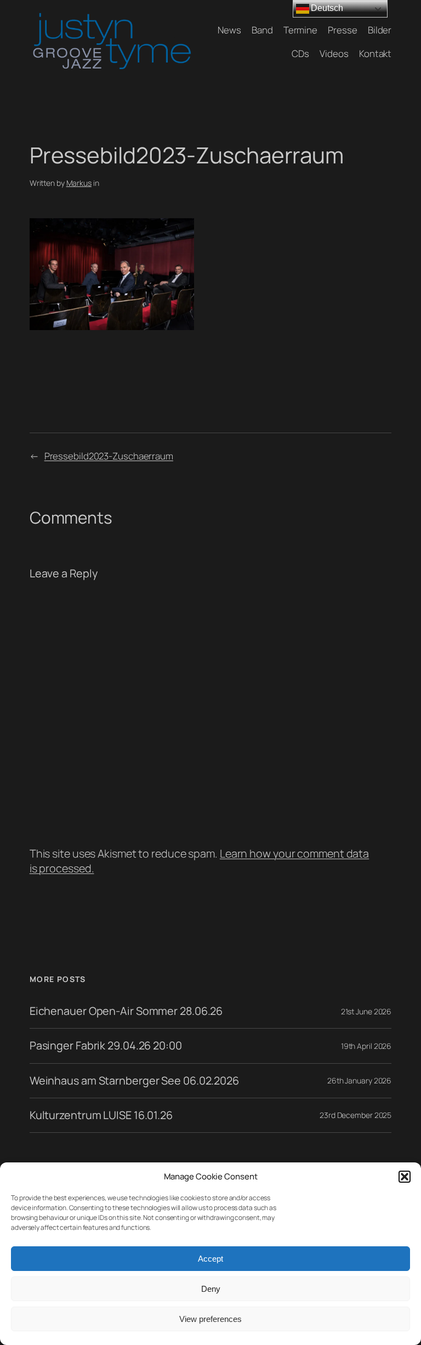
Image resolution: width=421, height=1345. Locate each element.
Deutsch (326, 8)
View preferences (210, 1319)
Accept (210, 1258)
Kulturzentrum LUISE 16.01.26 (101, 1115)
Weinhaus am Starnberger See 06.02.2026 (134, 1081)
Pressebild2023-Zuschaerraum (108, 456)
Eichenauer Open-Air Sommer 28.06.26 (126, 1011)
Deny (210, 1288)
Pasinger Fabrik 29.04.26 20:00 (106, 1046)
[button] (404, 1176)
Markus (79, 183)
